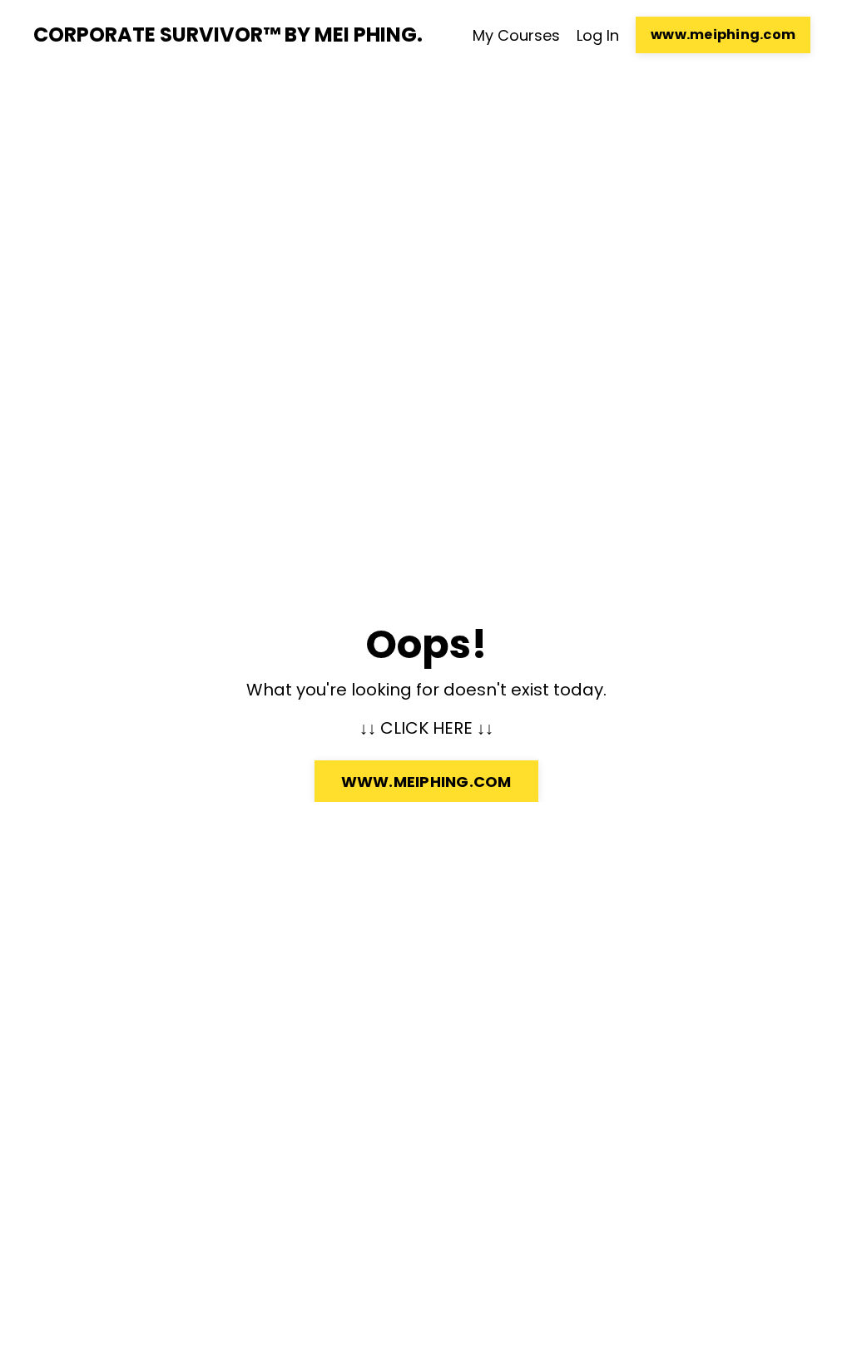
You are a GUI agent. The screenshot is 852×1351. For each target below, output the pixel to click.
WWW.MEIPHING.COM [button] (426, 781)
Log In (598, 35)
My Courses (516, 35)
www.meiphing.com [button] (723, 34)
